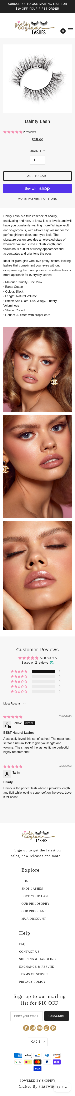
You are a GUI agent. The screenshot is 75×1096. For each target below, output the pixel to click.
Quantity (37, 151)
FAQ (22, 944)
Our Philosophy (35, 903)
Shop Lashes (32, 888)
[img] (12, 717)
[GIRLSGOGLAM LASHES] (37, 26)
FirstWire (47, 1086)
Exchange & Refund (36, 966)
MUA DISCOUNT (33, 918)
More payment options (37, 198)
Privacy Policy (32, 981)
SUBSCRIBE (56, 1016)
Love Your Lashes (37, 896)
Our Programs (34, 911)
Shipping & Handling (37, 959)
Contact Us (29, 951)
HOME (26, 881)
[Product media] (37, 369)
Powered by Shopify (37, 1080)
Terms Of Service (34, 974)
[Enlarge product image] (37, 78)
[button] (13, 132)
